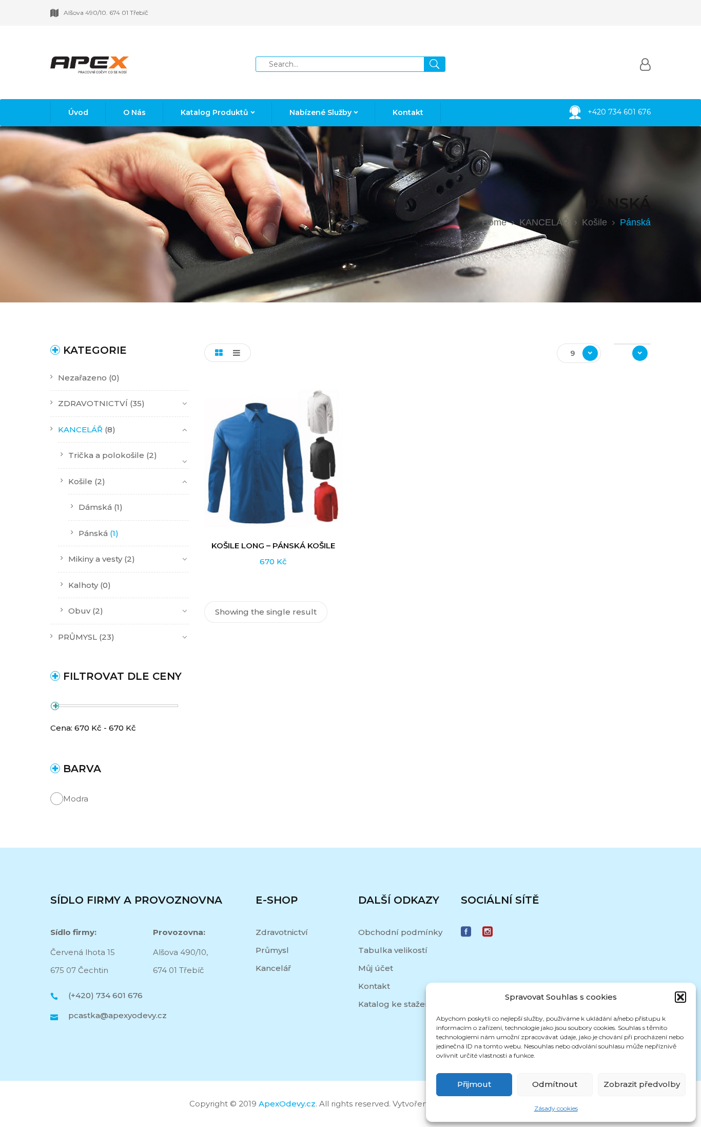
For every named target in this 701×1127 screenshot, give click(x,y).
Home (494, 222)
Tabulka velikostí (392, 950)
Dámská (95, 507)
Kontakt (374, 986)
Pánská (93, 533)
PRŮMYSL (77, 637)
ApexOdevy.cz (287, 1104)
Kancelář (273, 968)
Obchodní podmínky (400, 932)
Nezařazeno (82, 378)
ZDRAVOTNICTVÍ (93, 403)
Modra (75, 799)
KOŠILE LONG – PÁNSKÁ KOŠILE (273, 545)
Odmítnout (554, 1084)
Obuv (79, 611)
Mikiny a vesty (95, 559)
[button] (680, 997)
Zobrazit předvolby (641, 1084)
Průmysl (272, 950)
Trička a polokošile (106, 455)
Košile (594, 222)
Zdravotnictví (282, 932)
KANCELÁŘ (544, 222)
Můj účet (375, 968)
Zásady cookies (556, 1108)
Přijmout (474, 1084)
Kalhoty (83, 585)
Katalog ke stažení (395, 1004)
